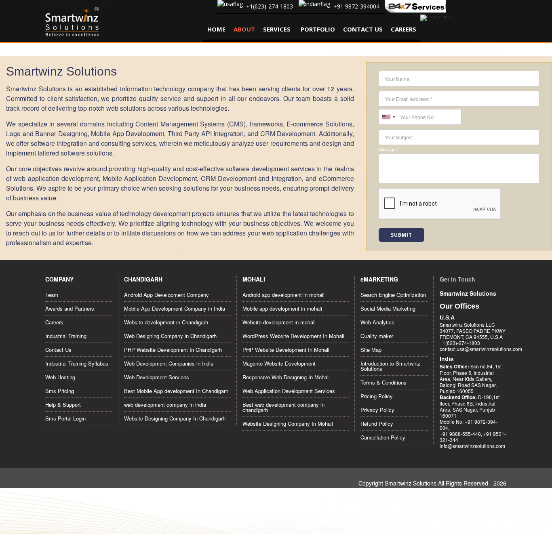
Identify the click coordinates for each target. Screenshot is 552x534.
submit (401, 234)
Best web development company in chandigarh (283, 407)
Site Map (370, 349)
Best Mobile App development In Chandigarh (176, 391)
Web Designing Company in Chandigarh (170, 336)
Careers (403, 29)
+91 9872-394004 (356, 6)
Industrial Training (65, 336)
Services (277, 29)
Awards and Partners (69, 308)
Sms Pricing (59, 391)
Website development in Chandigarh (166, 322)
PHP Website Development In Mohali (285, 349)
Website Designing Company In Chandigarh (174, 418)
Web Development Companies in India (168, 363)
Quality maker (376, 336)
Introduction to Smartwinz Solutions (390, 366)
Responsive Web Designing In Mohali (286, 377)
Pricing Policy (376, 396)
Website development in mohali (279, 322)
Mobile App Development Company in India (174, 308)
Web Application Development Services (288, 391)
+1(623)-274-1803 (269, 6)
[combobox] (388, 116)
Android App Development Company (166, 295)
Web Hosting (60, 377)
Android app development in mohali (283, 295)
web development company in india (165, 404)
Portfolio (318, 29)
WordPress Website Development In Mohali (293, 336)
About (244, 29)
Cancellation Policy (382, 437)
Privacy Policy (377, 410)
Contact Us (363, 29)
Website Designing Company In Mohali (287, 423)
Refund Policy (376, 423)
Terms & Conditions (383, 382)
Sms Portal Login (65, 418)
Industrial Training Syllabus (76, 363)
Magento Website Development (279, 363)
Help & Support (63, 404)
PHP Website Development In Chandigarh (173, 349)
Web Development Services (156, 377)
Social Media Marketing (387, 308)
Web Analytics (377, 322)
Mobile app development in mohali (282, 308)
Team (51, 295)
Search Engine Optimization (393, 295)
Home (216, 29)
